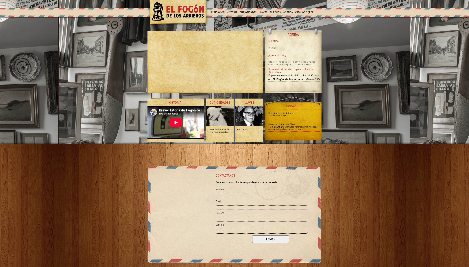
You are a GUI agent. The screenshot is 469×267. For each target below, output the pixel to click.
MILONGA (273, 41)
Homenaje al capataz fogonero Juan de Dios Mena (291, 71)
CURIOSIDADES (248, 12)
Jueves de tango (277, 55)
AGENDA (288, 12)
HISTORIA (232, 12)
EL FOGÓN (275, 12)
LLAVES (263, 12)
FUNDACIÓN (218, 12)
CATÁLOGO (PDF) (305, 12)
